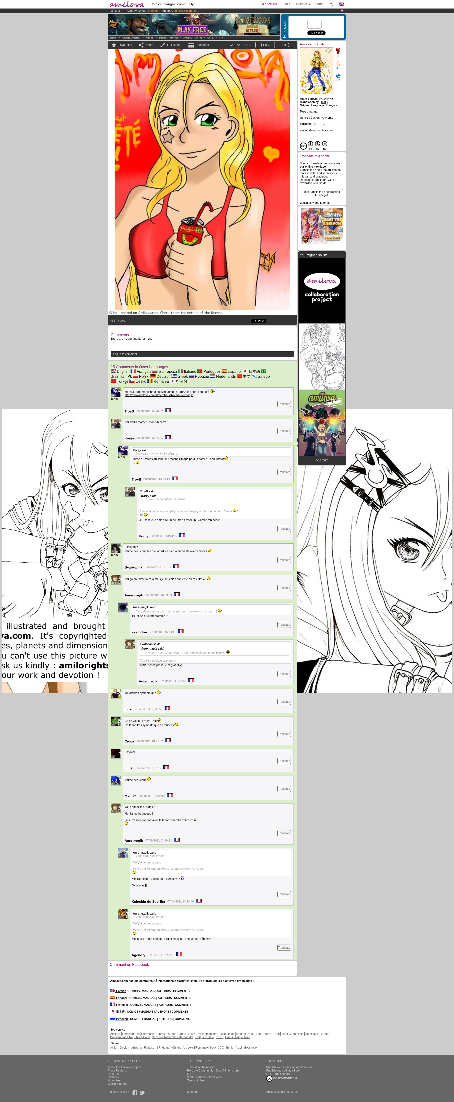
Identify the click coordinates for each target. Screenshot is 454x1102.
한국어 (181, 381)
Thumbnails (202, 45)
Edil (197, 1037)
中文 (246, 376)
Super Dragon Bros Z (181, 1034)
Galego (263, 376)
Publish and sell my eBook (283, 1070)
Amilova (115, 1034)
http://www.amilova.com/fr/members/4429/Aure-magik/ (159, 395)
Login (286, 4)
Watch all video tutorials (315, 202)
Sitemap (192, 1091)
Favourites (125, 45)
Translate (284, 404)
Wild (247, 1037)
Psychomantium (207, 1034)
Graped (324, 1034)
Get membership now (205, 11)
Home (113, 37)
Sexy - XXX (217, 1047)
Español (234, 371)
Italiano (189, 371)
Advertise (114, 1080)
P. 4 (221, 37)
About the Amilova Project (124, 1067)
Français (143, 371)
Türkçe (122, 381)
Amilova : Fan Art (192, 37)
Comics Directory (131, 37)
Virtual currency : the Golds (204, 1077)
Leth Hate (207, 1037)
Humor (166, 1047)
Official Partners (118, 1083)
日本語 (254, 371)
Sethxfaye (311, 1034)
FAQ (189, 1074)
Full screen (174, 45)
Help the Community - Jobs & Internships (213, 1070)
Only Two (158, 1037)
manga (149, 37)
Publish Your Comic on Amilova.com (289, 1067)
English (123, 371)
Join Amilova (269, 4)
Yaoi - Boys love (246, 1047)
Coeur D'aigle (234, 1037)
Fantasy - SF (152, 1047)
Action (114, 1047)
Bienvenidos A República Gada (130, 1037)
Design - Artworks (168, 37)
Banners (113, 1077)
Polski (143, 376)
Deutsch (163, 376)
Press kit (113, 1074)
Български (167, 371)
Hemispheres (131, 1034)
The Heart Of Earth (268, 1034)
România (161, 381)
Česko (140, 381)
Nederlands (225, 376)
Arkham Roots (245, 1034)
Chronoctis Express (153, 1034)
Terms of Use (195, 1080)
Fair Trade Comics (278, 1074)
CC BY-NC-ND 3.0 (284, 1078)
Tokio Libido (227, 1034)
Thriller (230, 1047)
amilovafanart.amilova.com (317, 130)
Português (211, 371)
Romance (201, 1047)
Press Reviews (117, 1070)
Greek (182, 376)
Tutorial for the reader (201, 1067)
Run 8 (219, 1037)
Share (149, 45)
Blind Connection (292, 1034)
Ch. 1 (210, 37)
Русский (201, 376)
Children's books (183, 1047)
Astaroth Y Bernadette (179, 1037)
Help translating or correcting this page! (321, 193)
